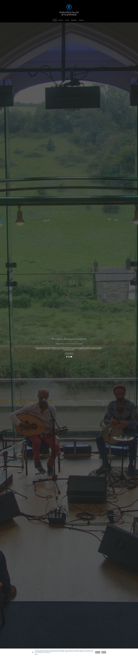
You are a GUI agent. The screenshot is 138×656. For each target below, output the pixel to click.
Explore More (69, 353)
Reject (103, 652)
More (36, 654)
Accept (98, 652)
